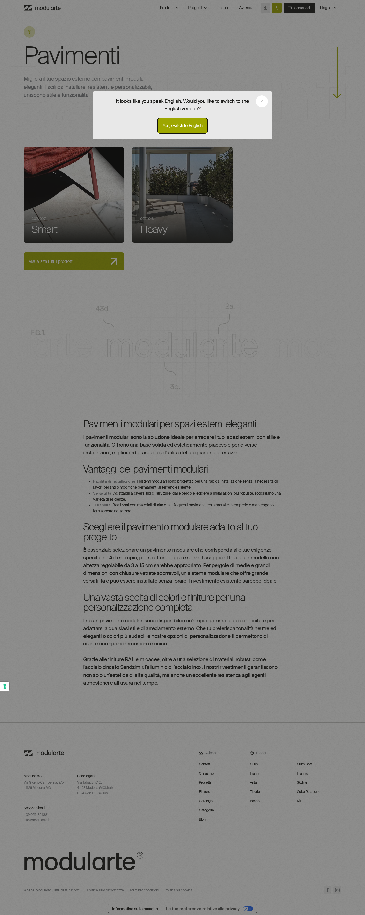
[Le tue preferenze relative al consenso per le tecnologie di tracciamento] (4, 686)
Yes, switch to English (182, 126)
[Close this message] (262, 101)
